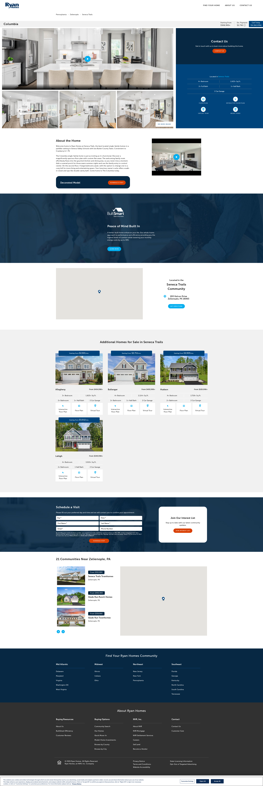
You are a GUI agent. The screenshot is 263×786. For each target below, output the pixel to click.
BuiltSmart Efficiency (64, 731)
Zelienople (74, 14)
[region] (131, 781)
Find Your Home (211, 5)
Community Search (102, 726)
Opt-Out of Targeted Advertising (183, 764)
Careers (136, 740)
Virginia (59, 680)
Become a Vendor (140, 749)
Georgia (175, 676)
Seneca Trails (87, 14)
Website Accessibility (141, 767)
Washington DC (62, 685)
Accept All (217, 781)
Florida (174, 671)
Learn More (114, 249)
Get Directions (176, 306)
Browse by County (102, 744)
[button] (163, 599)
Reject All (203, 781)
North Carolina (178, 685)
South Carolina (178, 689)
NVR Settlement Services (143, 735)
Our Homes (99, 731)
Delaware (59, 671)
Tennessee (176, 694)
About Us (230, 5)
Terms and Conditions (87, 535)
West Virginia (61, 689)
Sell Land (136, 744)
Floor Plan (203, 103)
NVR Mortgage (139, 731)
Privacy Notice (73, 535)
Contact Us (246, 5)
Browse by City (101, 749)
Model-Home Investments (105, 740)
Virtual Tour (203, 113)
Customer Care (178, 731)
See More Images (164, 124)
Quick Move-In (101, 735)
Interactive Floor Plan (235, 103)
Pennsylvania (61, 14)
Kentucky (175, 680)
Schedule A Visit (116, 182)
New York (137, 676)
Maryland (59, 676)
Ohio (97, 680)
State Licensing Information (181, 761)
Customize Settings (187, 781)
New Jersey (137, 671)
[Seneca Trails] (30, 109)
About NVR (137, 726)
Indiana (98, 676)
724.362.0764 (255, 25)
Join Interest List (183, 530)
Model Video (236, 113)
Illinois (97, 671)
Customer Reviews (63, 735)
